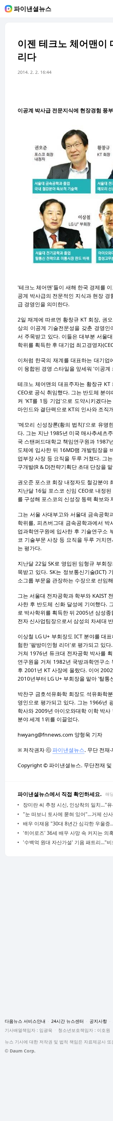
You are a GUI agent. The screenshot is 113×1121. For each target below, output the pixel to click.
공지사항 (98, 1021)
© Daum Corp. (20, 1050)
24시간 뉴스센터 (67, 1021)
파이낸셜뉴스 (32, 9)
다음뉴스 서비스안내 (25, 1021)
